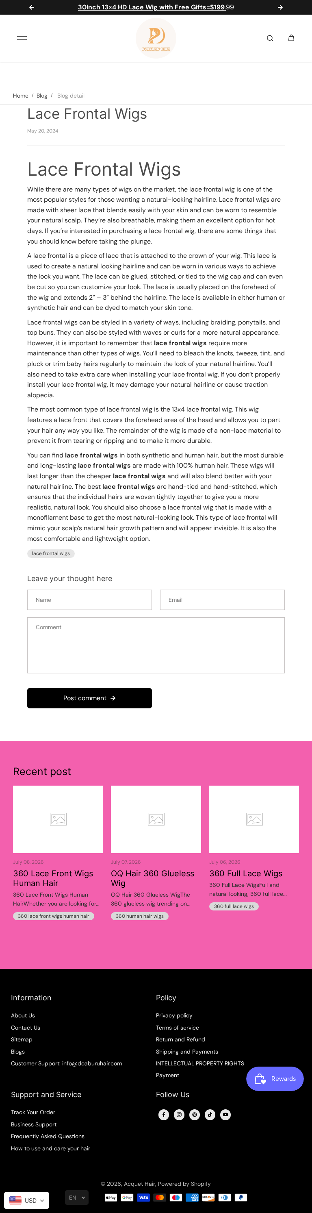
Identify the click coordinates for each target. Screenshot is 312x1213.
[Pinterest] (194, 1114)
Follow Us (172, 1094)
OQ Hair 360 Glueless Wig (152, 878)
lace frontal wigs (51, 553)
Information (31, 997)
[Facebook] (163, 1114)
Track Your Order (33, 1112)
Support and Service (46, 1094)
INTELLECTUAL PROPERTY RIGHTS (200, 1063)
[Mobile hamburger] (22, 38)
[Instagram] (179, 1114)
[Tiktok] (210, 1114)
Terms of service (177, 1027)
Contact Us (25, 1027)
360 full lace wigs (234, 906)
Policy (166, 997)
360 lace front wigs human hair (53, 916)
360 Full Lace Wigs (245, 873)
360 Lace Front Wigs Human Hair (53, 878)
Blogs (18, 1051)
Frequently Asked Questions (47, 1136)
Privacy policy (174, 1015)
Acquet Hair (139, 1183)
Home (20, 95)
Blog (42, 95)
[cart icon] (291, 38)
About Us (23, 1015)
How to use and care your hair (50, 1148)
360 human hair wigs (140, 916)
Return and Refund (180, 1039)
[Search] (270, 38)
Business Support (33, 1124)
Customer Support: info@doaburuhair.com (66, 1063)
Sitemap (21, 1039)
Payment (167, 1075)
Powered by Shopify (184, 1183)
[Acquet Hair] (156, 38)
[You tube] (225, 1114)
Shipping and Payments (187, 1051)
